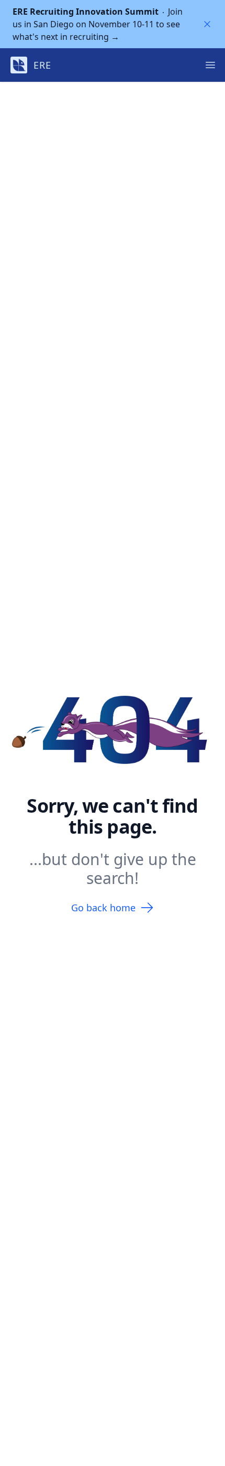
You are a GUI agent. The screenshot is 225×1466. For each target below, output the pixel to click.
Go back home (103, 907)
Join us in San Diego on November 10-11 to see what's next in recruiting (98, 24)
